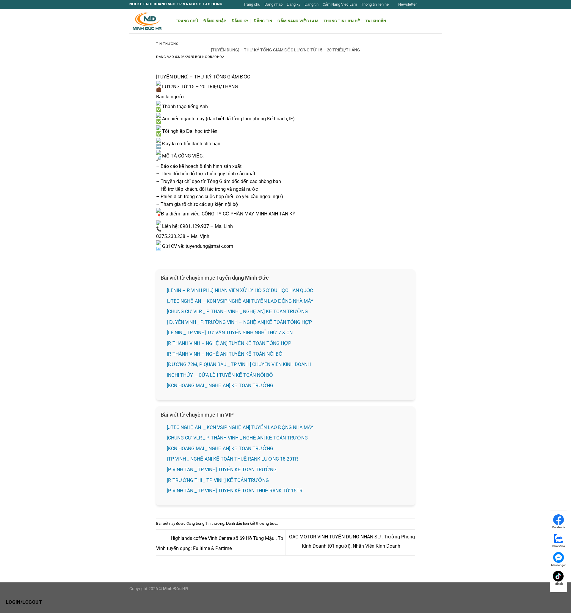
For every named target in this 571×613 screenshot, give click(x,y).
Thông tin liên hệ (375, 4)
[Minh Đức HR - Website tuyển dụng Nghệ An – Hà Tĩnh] (148, 21)
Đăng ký (293, 4)
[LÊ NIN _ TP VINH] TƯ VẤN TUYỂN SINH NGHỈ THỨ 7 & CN (230, 332)
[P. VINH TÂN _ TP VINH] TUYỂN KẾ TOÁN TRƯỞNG (222, 469)
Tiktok (558, 583)
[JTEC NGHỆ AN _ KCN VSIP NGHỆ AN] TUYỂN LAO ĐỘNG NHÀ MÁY (241, 301)
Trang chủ (251, 4)
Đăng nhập (273, 4)
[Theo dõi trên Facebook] (421, 4)
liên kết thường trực (260, 523)
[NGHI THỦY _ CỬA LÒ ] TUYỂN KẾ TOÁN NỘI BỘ (220, 375)
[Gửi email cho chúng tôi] (438, 4)
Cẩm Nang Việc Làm (340, 4)
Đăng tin (312, 4)
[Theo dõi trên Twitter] (433, 4)
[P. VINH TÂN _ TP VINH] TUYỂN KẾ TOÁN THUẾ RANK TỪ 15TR (234, 491)
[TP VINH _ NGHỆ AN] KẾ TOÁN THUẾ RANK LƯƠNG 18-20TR (232, 459)
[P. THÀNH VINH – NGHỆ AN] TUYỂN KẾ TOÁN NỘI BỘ (224, 354)
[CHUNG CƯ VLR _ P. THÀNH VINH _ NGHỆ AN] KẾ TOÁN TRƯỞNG (237, 311)
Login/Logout (24, 602)
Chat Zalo (558, 546)
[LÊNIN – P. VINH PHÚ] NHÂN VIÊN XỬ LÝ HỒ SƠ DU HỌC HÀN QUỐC (240, 290)
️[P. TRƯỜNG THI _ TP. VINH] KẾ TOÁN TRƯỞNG (218, 480)
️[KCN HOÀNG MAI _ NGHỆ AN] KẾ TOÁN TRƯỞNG (220, 385)
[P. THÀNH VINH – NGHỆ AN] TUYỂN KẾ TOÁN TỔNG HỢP (229, 343)
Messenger (558, 565)
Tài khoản (375, 21)
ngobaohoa (213, 57)
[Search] (439, 21)
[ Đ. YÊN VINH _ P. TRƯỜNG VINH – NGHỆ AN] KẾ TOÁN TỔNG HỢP (239, 322)
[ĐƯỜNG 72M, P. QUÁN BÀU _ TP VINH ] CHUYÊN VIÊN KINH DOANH (239, 364)
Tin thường (167, 44)
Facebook (558, 527)
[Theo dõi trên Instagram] (427, 4)
